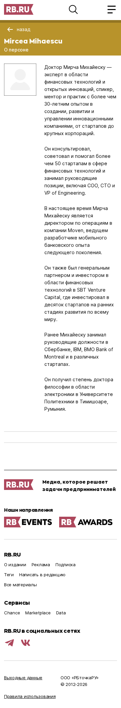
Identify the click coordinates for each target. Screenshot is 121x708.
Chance (12, 612)
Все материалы (20, 584)
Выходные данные (23, 677)
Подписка (65, 564)
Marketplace (37, 612)
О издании (15, 564)
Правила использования (30, 696)
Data (61, 612)
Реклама (41, 564)
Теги (9, 574)
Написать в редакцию (42, 574)
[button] (73, 9)
